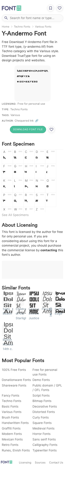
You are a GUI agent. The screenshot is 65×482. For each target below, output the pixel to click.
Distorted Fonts (43, 412)
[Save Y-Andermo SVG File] (51, 129)
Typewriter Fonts (44, 450)
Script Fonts (41, 395)
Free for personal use (31, 103)
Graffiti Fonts (11, 428)
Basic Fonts (10, 406)
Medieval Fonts (43, 428)
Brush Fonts (10, 417)
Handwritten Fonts (15, 423)
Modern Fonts (12, 434)
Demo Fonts (41, 380)
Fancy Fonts (10, 395)
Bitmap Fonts (41, 401)
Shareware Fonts (14, 385)
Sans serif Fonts (44, 439)
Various (15, 115)
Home (5, 26)
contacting (48, 250)
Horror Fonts (41, 434)
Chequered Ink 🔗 (26, 120)
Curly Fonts (40, 417)
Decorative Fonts (44, 406)
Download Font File (28, 129)
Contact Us (56, 462)
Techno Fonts (22, 26)
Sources (40, 462)
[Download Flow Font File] (51, 316)
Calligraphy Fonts (44, 445)
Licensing (25, 462)
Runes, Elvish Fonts (16, 450)
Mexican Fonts (12, 439)
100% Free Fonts (14, 370)
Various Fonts (43, 26)
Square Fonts (42, 423)
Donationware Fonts (16, 380)
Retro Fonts (10, 445)
